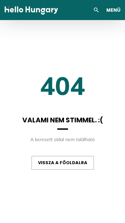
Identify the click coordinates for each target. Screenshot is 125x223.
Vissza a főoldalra (62, 162)
